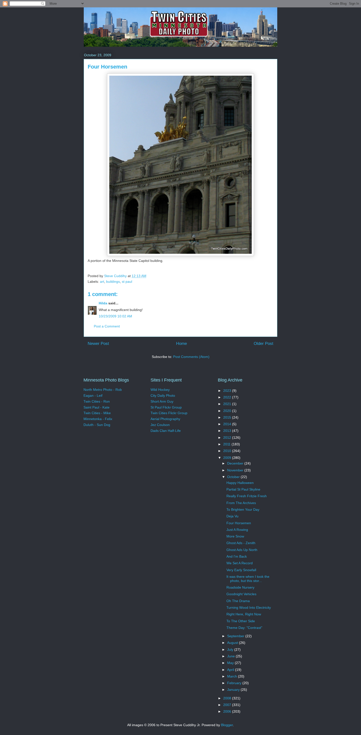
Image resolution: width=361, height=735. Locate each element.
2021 (227, 404)
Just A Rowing (237, 530)
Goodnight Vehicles (241, 594)
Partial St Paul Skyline (243, 489)
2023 (227, 391)
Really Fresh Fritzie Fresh (246, 496)
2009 (227, 458)
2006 (227, 711)
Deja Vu (232, 516)
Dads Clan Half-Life (166, 431)
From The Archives (241, 503)
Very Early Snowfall (241, 570)
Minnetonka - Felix (97, 419)
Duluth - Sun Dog (96, 425)
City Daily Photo (163, 395)
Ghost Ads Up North (241, 550)
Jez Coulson (160, 425)
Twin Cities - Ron (96, 401)
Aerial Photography (165, 419)
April (231, 670)
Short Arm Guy (162, 401)
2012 (227, 437)
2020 (227, 411)
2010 (227, 451)
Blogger (227, 725)
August (233, 643)
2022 (227, 397)
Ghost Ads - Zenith (240, 543)
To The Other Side (240, 621)
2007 (227, 705)
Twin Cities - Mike (97, 413)
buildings (113, 281)
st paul (127, 281)
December (235, 463)
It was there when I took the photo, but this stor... (247, 579)
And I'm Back (236, 556)
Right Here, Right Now (243, 614)
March (232, 676)
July (230, 649)
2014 (227, 424)
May (231, 663)
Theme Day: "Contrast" (244, 628)
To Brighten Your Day (242, 509)
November (235, 470)
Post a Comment (107, 326)
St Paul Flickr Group (166, 407)
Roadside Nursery (240, 587)
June (231, 656)
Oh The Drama (238, 601)
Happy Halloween (240, 483)
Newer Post (98, 343)
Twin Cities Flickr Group (169, 413)
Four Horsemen (238, 523)
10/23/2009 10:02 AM (115, 316)
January (234, 690)
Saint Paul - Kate (96, 407)
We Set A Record (239, 563)
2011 (227, 444)
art (102, 281)
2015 (227, 417)
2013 (227, 431)
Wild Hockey (160, 390)
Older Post (263, 343)
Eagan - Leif (92, 395)
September (236, 636)
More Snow (235, 536)
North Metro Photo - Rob (102, 390)
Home (181, 343)
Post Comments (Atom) (191, 357)
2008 (227, 698)
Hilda (103, 303)
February (234, 683)
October (234, 477)
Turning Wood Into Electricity (248, 607)
